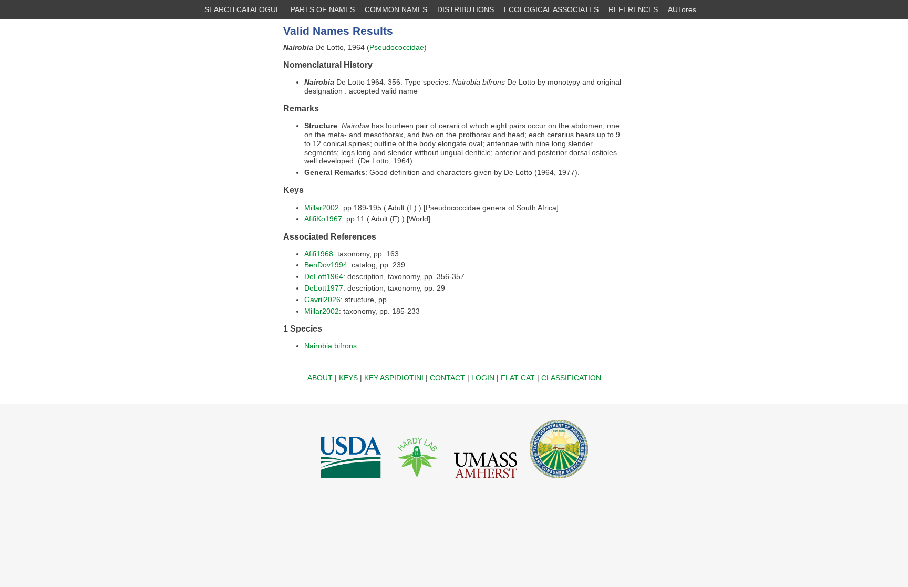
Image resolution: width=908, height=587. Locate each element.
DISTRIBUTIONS (465, 9)
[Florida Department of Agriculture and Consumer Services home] (558, 481)
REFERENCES (633, 9)
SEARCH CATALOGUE (242, 9)
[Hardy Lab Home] (418, 481)
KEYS (348, 378)
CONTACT (447, 378)
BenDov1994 (325, 265)
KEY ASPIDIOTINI (394, 378)
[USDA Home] (351, 481)
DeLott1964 (323, 276)
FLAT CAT (518, 378)
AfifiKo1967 (323, 218)
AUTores (682, 9)
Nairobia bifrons (330, 346)
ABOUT (320, 378)
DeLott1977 (323, 288)
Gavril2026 (322, 299)
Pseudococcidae (396, 47)
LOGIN (482, 378)
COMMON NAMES (396, 9)
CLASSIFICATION (571, 378)
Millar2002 (321, 207)
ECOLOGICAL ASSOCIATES (551, 9)
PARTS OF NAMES (323, 9)
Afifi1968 (318, 254)
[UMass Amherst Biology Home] (485, 481)
